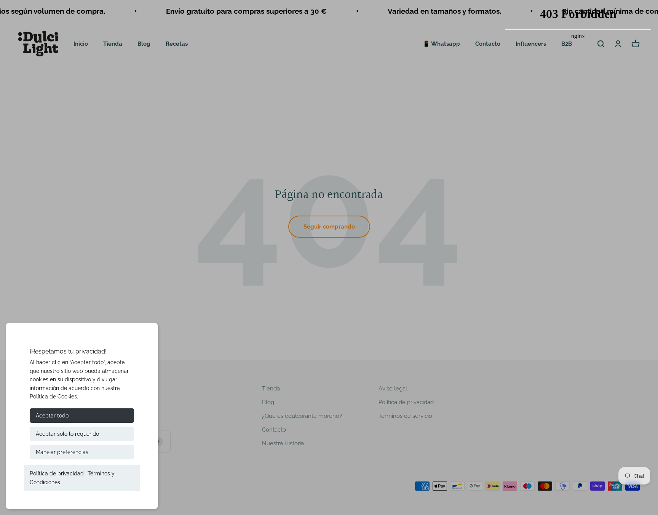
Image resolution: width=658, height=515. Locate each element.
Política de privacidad (57, 473)
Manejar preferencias (62, 452)
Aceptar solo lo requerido (67, 434)
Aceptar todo (52, 416)
